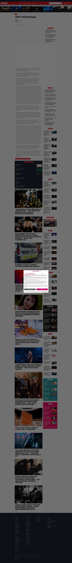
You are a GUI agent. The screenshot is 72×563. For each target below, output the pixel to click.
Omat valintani (30, 289)
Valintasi (42, 273)
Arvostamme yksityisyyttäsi (30, 273)
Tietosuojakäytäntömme (45, 291)
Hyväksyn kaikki (42, 289)
